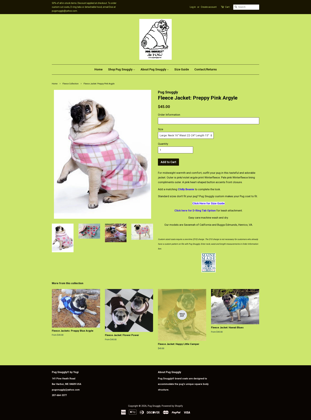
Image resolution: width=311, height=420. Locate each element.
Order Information (169, 114)
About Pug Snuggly (154, 69)
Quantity (163, 143)
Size (160, 129)
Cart (227, 7)
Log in (193, 7)
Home (98, 69)
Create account (209, 7)
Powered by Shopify (172, 406)
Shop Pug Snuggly (120, 69)
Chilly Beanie (186, 189)
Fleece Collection (71, 83)
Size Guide (181, 69)
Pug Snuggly (154, 406)
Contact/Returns (205, 69)
